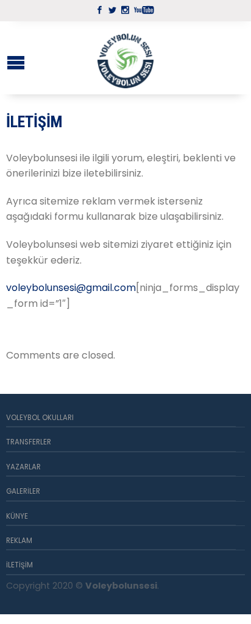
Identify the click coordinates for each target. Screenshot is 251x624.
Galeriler (23, 491)
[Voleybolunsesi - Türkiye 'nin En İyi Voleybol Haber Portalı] (125, 57)
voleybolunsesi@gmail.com (71, 288)
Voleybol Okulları (40, 417)
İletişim (19, 565)
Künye (17, 516)
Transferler (28, 442)
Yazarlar (23, 467)
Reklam (19, 540)
